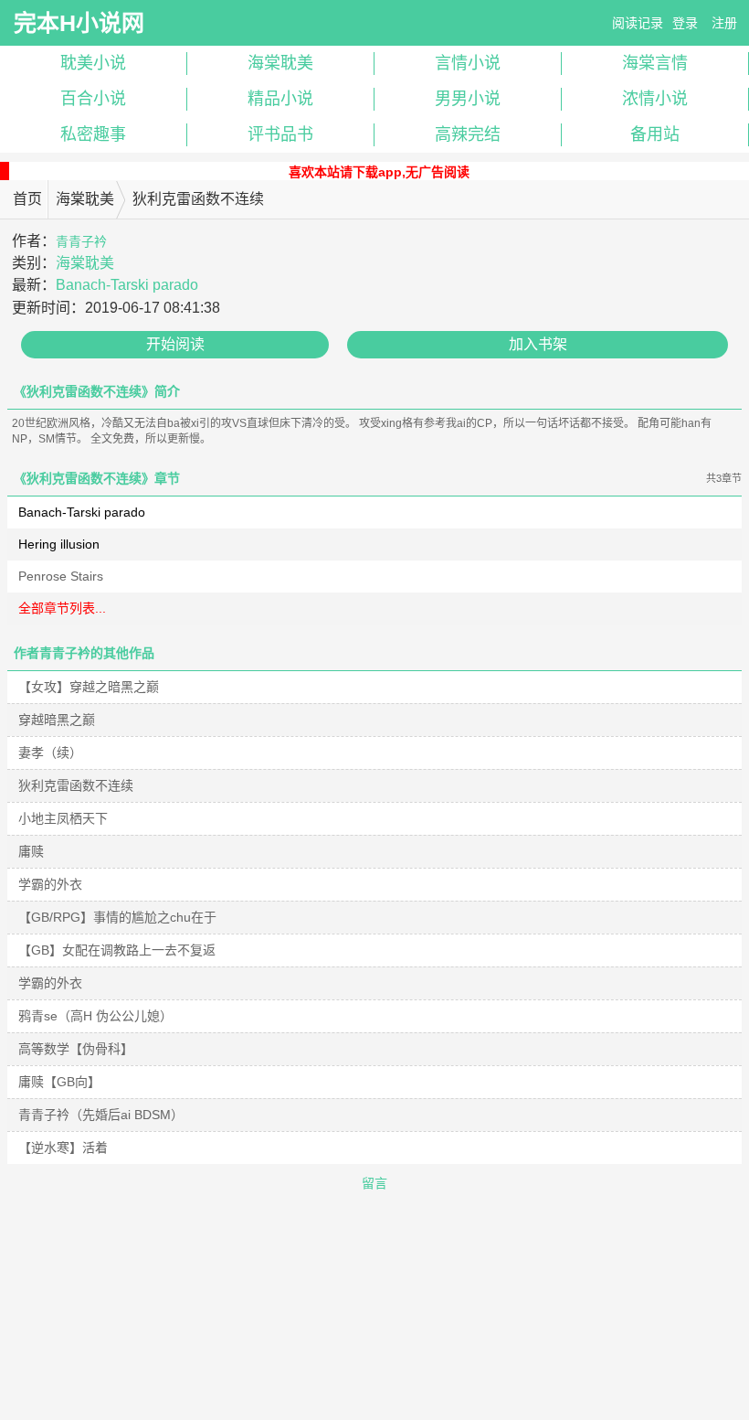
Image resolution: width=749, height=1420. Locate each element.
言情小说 (468, 63)
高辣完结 (468, 134)
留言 (374, 1183)
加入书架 (538, 344)
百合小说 (93, 99)
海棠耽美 (280, 63)
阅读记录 (637, 23)
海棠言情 (655, 63)
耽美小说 (93, 63)
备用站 (655, 134)
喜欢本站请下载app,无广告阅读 (379, 172)
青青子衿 (81, 241)
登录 (685, 23)
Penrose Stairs (60, 576)
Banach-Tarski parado (127, 285)
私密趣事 (93, 134)
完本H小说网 (79, 23)
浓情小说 (655, 99)
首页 (27, 199)
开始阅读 (175, 344)
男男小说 (468, 99)
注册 (724, 23)
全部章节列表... (62, 608)
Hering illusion (59, 544)
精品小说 (280, 99)
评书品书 (280, 134)
